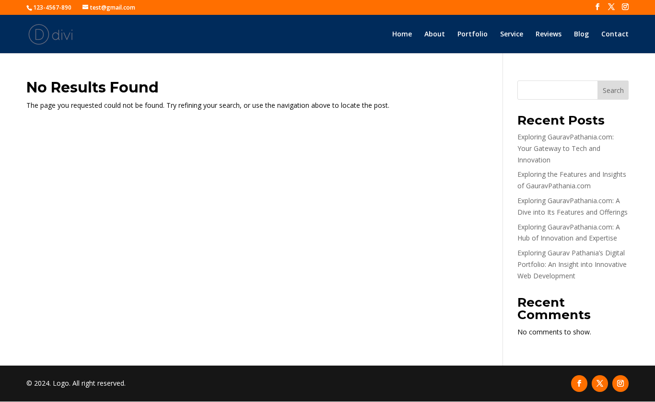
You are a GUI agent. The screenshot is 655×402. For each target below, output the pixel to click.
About (434, 34)
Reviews (548, 34)
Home (402, 34)
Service (511, 34)
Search (613, 90)
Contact (615, 34)
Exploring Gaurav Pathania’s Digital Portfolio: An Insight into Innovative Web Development (572, 264)
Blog (581, 34)
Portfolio (472, 34)
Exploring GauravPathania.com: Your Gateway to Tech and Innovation (565, 148)
